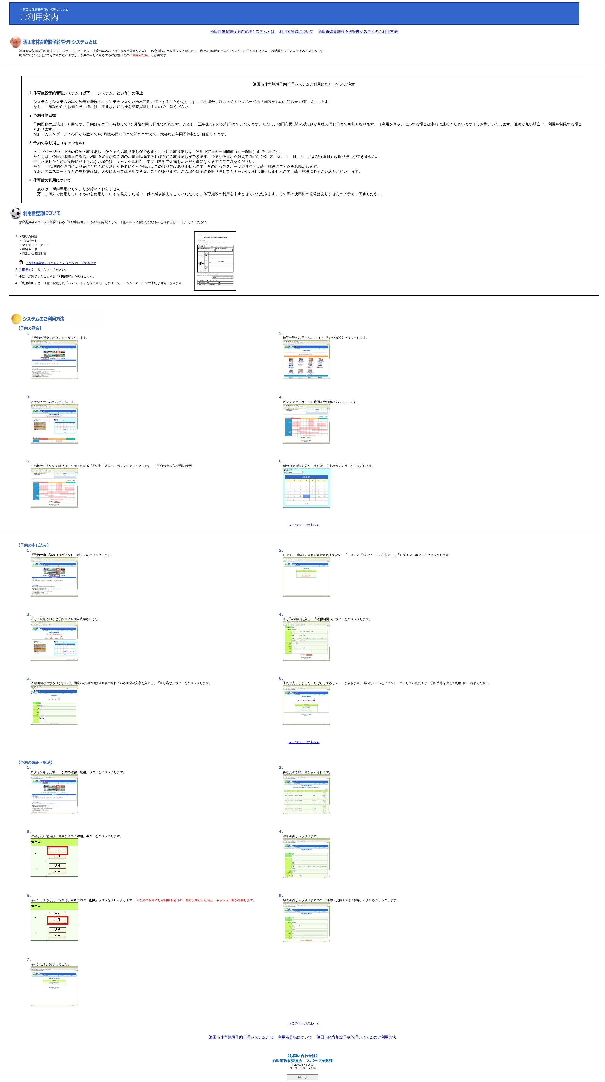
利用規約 (25, 270)
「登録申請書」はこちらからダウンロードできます (61, 263)
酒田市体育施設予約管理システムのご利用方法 (358, 32)
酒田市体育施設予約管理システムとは (242, 32)
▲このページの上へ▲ (304, 525)
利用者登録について (296, 32)
